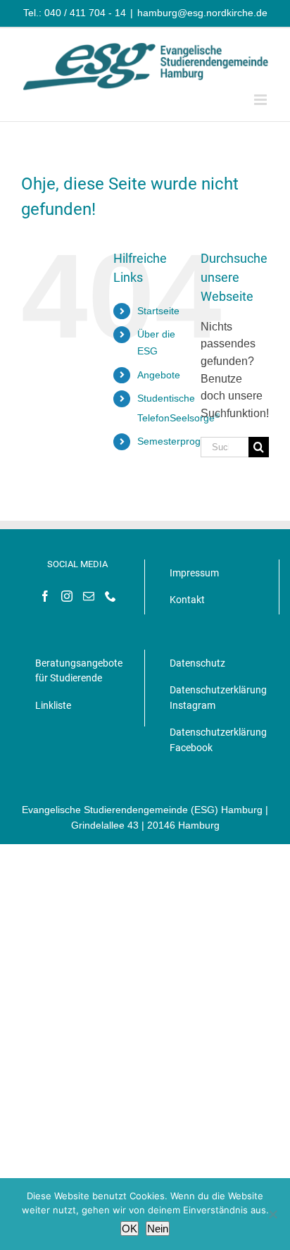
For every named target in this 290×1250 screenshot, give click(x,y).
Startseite (158, 310)
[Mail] (88, 596)
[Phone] (110, 596)
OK (129, 1228)
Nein (157, 1228)
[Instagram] (66, 596)
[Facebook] (45, 596)
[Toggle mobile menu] (261, 99)
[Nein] (272, 1214)
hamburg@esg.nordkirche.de (202, 12)
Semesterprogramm (182, 441)
